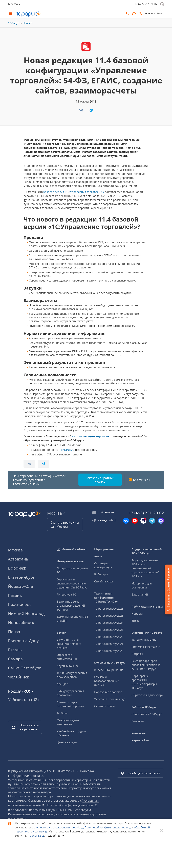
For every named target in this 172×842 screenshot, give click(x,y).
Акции (98, 556)
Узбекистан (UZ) (23, 699)
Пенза (14, 631)
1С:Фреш (62, 713)
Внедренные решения (108, 670)
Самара (15, 659)
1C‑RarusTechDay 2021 (108, 644)
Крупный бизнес (67, 666)
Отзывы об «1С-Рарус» (109, 663)
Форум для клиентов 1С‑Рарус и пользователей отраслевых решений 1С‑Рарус (146, 568)
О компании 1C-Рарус (147, 633)
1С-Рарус (13, 23)
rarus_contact (107, 520)
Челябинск (18, 677)
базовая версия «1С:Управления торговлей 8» (73, 192)
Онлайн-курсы (103, 581)
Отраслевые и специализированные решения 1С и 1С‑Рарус (72, 583)
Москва (15, 550)
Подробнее (53, 835)
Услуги (61, 633)
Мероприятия (104, 549)
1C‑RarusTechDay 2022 (108, 637)
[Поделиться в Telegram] (90, 111)
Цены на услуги (67, 742)
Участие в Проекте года (109, 699)
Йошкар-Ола (20, 586)
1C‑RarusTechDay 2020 (108, 651)
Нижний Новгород (26, 613)
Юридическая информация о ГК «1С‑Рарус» (40, 771)
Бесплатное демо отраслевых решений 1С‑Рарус (71, 605)
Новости (28, 23)
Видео (136, 620)
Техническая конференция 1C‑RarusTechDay (106, 597)
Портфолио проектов (108, 692)
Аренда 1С (63, 684)
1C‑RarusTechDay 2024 (108, 623)
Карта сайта (140, 740)
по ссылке (16, 819)
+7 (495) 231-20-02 (146, 4)
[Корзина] (134, 13)
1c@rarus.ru (67, 450)
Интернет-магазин (70, 561)
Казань (15, 595)
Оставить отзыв (104, 706)
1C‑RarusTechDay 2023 (108, 630)
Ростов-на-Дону (23, 640)
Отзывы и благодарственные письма (106, 681)
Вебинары (101, 574)
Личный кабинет (74, 549)
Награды (137, 654)
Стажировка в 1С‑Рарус (147, 714)
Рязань (15, 649)
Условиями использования (60, 827)
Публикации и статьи (147, 606)
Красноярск (19, 604)
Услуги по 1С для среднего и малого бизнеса (69, 644)
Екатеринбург (21, 577)
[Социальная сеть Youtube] (135, 521)
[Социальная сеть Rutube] (143, 521)
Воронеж (17, 568)
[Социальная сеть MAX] (161, 521)
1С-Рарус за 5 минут (144, 640)
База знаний (140, 594)
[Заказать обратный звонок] (162, 4)
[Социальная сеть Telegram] (152, 521)
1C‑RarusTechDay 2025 (108, 615)
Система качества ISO (146, 647)
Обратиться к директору (147, 695)
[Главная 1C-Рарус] (69, 14)
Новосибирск (21, 622)
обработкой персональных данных (37, 810)
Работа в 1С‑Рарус (144, 707)
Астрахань (18, 559)
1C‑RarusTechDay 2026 (108, 608)
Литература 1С (66, 594)
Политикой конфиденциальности (106, 827)
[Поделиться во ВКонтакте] (81, 111)
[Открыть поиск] (128, 14)
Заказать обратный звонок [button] (100, 480)
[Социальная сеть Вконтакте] (126, 521)
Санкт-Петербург (24, 668)
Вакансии (138, 721)
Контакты (139, 733)
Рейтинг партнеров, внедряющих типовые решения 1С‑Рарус (146, 665)
